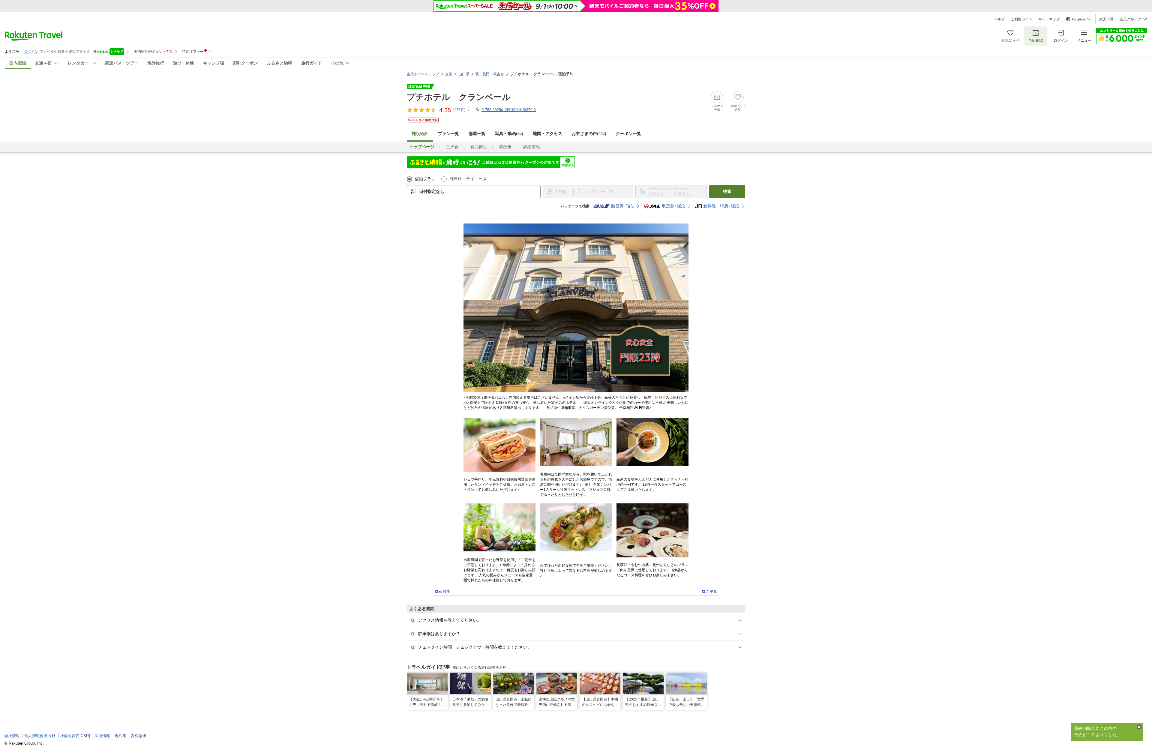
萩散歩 (505, 147)
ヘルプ (999, 19)
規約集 (120, 736)
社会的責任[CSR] (75, 736)
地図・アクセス (547, 133)
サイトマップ (1049, 19)
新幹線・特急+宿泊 (721, 206)
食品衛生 (478, 147)
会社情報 (12, 736)
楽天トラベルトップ (423, 74)
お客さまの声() (589, 133)
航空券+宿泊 (622, 206)
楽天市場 (1106, 19)
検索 (727, 191)
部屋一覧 (477, 133)
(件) (459, 110)
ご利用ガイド (1021, 19)
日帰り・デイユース (468, 179)
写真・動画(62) (509, 133)
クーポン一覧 (628, 133)
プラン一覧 (448, 133)
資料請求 (138, 736)
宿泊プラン (425, 179)
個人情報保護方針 (40, 736)
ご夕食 (452, 147)
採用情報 (102, 736)
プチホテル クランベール (459, 97)
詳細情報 (531, 147)
